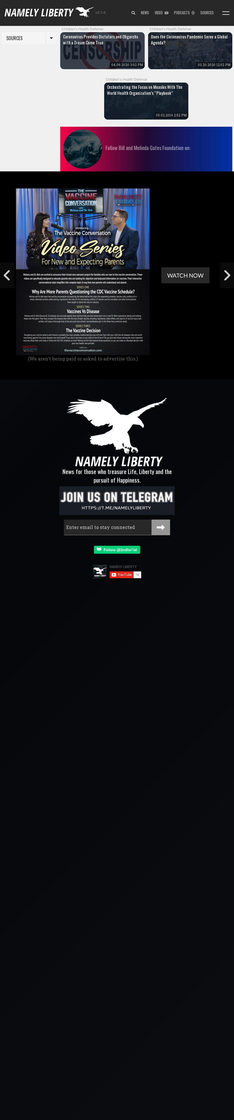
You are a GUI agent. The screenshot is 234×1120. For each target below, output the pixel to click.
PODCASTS (182, 12)
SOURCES (207, 12)
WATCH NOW (185, 275)
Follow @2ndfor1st (119, 549)
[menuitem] (133, 13)
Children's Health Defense (82, 29)
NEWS (145, 12)
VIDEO (159, 12)
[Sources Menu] (225, 13)
